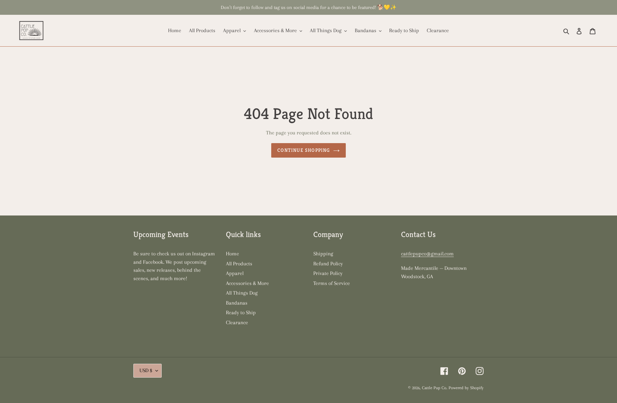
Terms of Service (331, 283)
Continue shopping (303, 150)
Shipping (323, 254)
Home (232, 254)
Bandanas (236, 303)
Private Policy (328, 273)
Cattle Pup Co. (434, 387)
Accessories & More (247, 283)
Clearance (237, 322)
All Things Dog (242, 293)
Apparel (235, 273)
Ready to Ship (241, 312)
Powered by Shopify (466, 387)
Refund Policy (328, 264)
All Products (239, 264)
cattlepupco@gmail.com (427, 254)
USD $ (145, 370)
